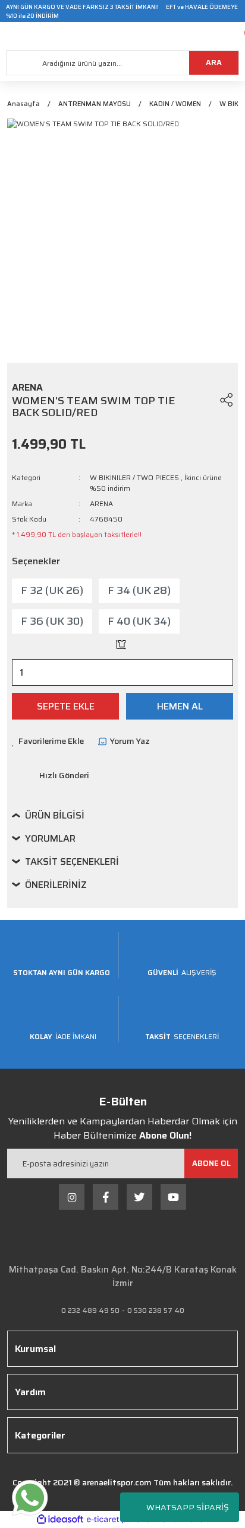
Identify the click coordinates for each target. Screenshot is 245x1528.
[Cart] (236, 36)
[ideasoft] (60, 1519)
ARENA (101, 503)
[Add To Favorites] (204, 399)
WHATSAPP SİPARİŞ (187, 1507)
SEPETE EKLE (66, 706)
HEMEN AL (180, 706)
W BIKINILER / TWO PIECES (134, 477)
